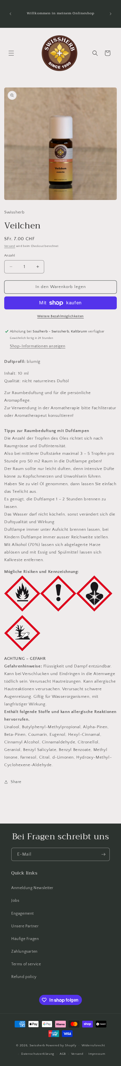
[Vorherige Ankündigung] (10, 14)
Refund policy (24, 977)
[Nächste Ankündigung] (110, 14)
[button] (11, 53)
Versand (9, 246)
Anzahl (9, 255)
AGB (63, 1054)
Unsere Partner (25, 926)
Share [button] (16, 782)
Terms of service (26, 964)
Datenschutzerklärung (37, 1054)
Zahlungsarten (24, 951)
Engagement (22, 913)
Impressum (96, 1054)
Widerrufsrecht (93, 1045)
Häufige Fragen (25, 939)
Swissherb (37, 1045)
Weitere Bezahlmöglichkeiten (60, 316)
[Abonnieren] (103, 854)
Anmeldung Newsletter (32, 888)
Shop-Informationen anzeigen (37, 346)
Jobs (15, 900)
